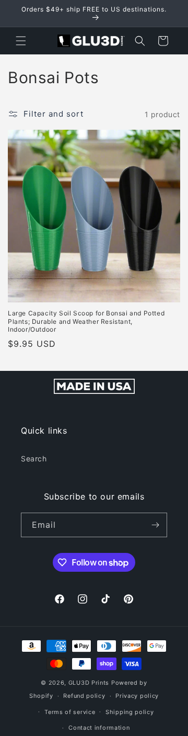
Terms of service (69, 712)
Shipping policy (129, 712)
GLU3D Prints (88, 682)
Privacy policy (137, 695)
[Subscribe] (155, 525)
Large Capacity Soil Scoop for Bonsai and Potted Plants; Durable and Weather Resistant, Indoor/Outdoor (86, 321)
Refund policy (84, 695)
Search (34, 458)
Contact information (99, 727)
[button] (20, 40)
